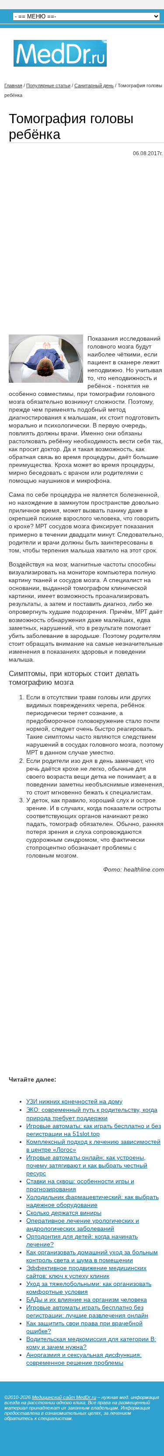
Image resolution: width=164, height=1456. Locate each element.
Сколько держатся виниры (63, 1212)
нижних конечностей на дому (74, 1101)
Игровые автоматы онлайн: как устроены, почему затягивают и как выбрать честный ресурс (86, 1165)
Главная (13, 85)
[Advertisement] (82, 246)
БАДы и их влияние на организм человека (86, 1299)
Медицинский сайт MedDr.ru (64, 1397)
